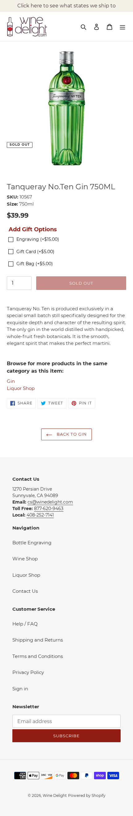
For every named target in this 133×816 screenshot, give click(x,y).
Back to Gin (71, 434)
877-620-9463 (48, 508)
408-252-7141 (40, 515)
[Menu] (122, 26)
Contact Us (25, 591)
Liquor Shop (21, 388)
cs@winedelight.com (50, 502)
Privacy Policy (28, 672)
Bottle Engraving (31, 543)
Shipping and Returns (37, 640)
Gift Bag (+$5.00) (34, 263)
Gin (11, 381)
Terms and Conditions (37, 656)
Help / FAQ (25, 624)
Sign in (20, 689)
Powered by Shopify (86, 795)
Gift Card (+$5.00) (35, 251)
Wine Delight (55, 795)
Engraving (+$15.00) (37, 239)
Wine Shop (25, 559)
